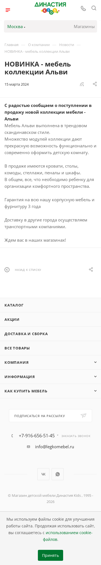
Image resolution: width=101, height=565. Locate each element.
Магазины (84, 26)
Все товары (17, 348)
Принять (50, 555)
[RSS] (82, 84)
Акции (12, 319)
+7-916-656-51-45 (37, 435)
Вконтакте (43, 474)
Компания (16, 362)
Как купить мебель (25, 391)
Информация (19, 376)
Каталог (14, 305)
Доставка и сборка (26, 333)
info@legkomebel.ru (54, 446)
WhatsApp (58, 474)
